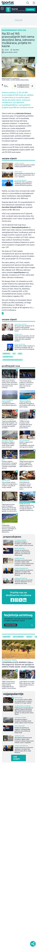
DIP (14, 353)
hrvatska (6, 636)
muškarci (6, 353)
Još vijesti (16, 758)
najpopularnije (13, 694)
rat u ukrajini (18, 636)
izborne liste (7, 356)
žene (20, 353)
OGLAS (18, 20)
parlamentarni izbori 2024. (12, 360)
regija (29, 636)
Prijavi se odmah (10, 625)
